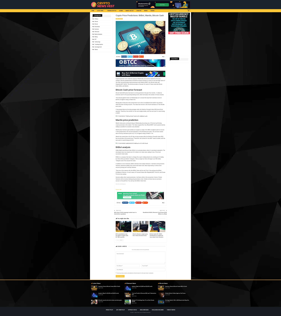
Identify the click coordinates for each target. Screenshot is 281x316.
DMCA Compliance (144, 309)
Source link (118, 189)
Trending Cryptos (111, 10)
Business (96, 29)
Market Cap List (130, 10)
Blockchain (97, 26)
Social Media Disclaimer (158, 309)
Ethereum (96, 31)
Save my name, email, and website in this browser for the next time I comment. (135, 273)
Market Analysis (119, 18)
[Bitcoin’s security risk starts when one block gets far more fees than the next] (94, 302)
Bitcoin (96, 24)
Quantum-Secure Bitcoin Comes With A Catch (109, 286)
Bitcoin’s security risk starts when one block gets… (110, 300)
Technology (97, 41)
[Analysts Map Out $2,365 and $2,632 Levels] (94, 295)
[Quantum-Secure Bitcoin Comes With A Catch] (94, 288)
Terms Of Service (171, 309)
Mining (146, 10)
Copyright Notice (132, 309)
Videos (96, 49)
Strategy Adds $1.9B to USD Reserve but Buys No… (177, 300)
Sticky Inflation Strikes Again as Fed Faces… (175, 293)
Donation (139, 10)
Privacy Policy (109, 309)
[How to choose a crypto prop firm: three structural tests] (140, 226)
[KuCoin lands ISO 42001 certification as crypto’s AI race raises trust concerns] (157, 226)
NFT (95, 39)
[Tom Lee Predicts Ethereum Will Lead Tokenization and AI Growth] (128, 295)
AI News (121, 10)
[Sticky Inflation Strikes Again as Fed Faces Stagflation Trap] (161, 295)
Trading (152, 10)
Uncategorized (98, 47)
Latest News (100, 10)
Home (92, 10)
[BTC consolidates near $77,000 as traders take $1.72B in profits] (123, 226)
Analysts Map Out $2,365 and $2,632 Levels (108, 293)
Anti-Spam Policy (120, 309)
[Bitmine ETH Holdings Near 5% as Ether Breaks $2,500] (128, 302)
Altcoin (96, 21)
